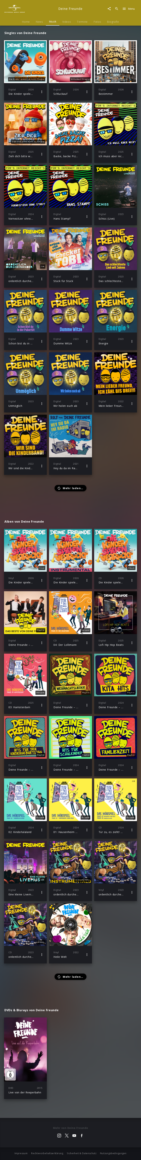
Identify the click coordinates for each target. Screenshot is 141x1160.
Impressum (21, 1153)
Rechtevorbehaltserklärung (47, 1153)
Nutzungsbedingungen (113, 1153)
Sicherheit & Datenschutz (82, 1153)
